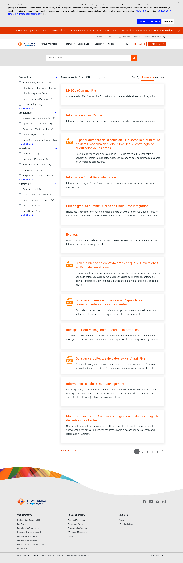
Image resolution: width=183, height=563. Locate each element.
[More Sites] (164, 36)
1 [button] (137, 451)
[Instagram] (164, 501)
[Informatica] (27, 44)
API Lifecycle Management (77, 532)
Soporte (137, 37)
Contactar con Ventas (75, 524)
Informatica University (126, 524)
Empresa (126, 37)
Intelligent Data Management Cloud (29, 520)
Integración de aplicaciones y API (29, 532)
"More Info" (141, 10)
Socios (111, 44)
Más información (163, 30)
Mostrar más (27, 108)
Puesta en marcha (76, 515)
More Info (168, 21)
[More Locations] (119, 36)
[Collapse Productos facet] (55, 77)
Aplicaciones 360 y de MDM (27, 540)
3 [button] (147, 451)
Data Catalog (21, 524)
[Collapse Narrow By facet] (55, 183)
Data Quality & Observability (27, 536)
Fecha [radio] (158, 77)
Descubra (99, 44)
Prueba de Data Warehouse (77, 528)
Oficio (19, 556)
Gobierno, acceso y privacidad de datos (31, 544)
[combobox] (88, 58)
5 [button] (157, 451)
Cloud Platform (24, 515)
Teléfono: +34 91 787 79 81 (106, 37)
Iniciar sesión (156, 37)
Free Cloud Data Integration (77, 520)
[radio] (163, 77)
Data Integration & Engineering (28, 528)
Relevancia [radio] (148, 77)
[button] (134, 58)
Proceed (142, 21)
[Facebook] (144, 501)
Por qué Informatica (49, 44)
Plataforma (67, 44)
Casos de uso (83, 44)
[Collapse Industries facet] (55, 148)
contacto (139, 44)
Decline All (155, 21)
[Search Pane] (127, 44)
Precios (147, 37)
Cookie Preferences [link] (47, 556)
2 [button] (142, 451)
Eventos (121, 520)
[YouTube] (157, 501)
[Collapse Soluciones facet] (55, 112)
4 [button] (152, 451)
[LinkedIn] (151, 501)
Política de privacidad (31, 556)
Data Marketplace (23, 548)
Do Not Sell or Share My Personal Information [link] (73, 556)
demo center (156, 44)
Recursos (123, 515)
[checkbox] (20, 82)
